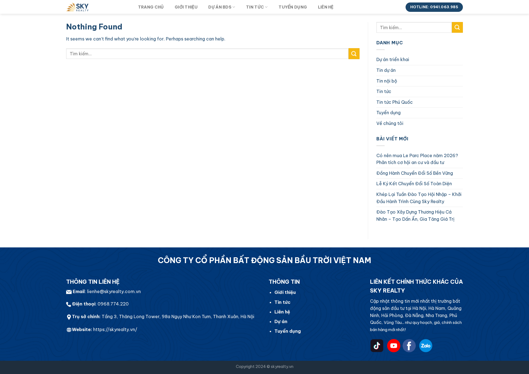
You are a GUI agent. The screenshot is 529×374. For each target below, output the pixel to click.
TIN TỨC (255, 7)
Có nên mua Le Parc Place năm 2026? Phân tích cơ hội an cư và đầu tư (417, 159)
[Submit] (354, 53)
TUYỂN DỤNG (293, 7)
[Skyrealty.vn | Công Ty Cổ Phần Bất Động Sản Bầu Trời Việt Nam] (96, 7)
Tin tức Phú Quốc (394, 102)
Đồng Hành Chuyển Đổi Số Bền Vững (414, 173)
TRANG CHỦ (151, 7)
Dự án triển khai (392, 59)
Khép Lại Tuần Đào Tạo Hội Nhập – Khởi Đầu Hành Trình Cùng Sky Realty (418, 198)
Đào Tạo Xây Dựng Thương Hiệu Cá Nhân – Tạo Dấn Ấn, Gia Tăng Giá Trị (415, 215)
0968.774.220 (113, 304)
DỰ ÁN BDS (219, 7)
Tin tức (383, 91)
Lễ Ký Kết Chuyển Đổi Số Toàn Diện (414, 183)
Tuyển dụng (388, 112)
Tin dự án (386, 70)
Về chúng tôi (389, 123)
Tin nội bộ (386, 81)
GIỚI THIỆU (186, 7)
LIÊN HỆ (326, 7)
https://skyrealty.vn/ (115, 329)
